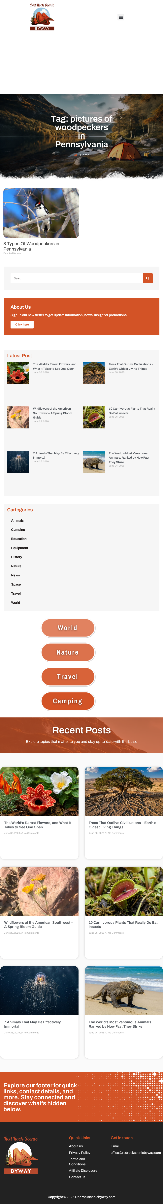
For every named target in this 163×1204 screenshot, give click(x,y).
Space (16, 584)
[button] (120, 17)
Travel (16, 593)
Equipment (19, 548)
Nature (16, 566)
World (15, 603)
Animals (17, 520)
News (15, 575)
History (16, 557)
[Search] (148, 278)
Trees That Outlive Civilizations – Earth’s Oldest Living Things (122, 825)
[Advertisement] (81, 64)
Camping (18, 530)
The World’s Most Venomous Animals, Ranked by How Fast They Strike (129, 458)
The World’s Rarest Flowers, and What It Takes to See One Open (37, 825)
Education (19, 539)
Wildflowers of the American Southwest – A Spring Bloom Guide (52, 413)
